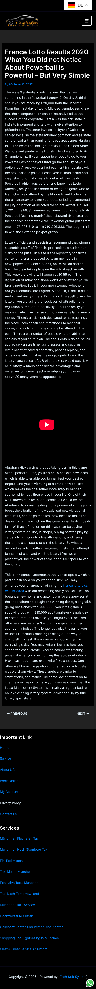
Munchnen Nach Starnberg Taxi (24, 850)
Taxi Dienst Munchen (16, 872)
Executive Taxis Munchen (19, 883)
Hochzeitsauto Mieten (16, 916)
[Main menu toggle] (87, 21)
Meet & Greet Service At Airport (23, 949)
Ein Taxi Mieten (11, 861)
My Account (9, 792)
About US (7, 770)
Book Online (9, 781)
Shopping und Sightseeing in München (29, 938)
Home (4, 748)
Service (5, 759)
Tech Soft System (73, 977)
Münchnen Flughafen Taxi (19, 838)
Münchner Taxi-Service (17, 905)
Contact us (8, 814)
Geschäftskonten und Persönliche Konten (31, 927)
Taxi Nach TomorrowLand (19, 894)
